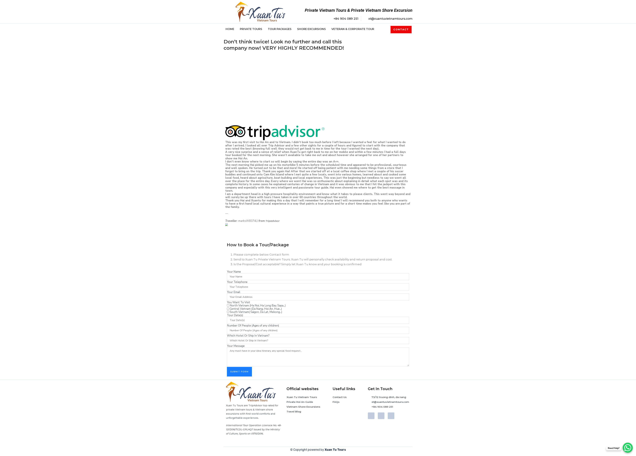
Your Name (234, 271)
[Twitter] (381, 415)
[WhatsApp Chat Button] (628, 448)
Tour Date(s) (235, 315)
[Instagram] (391, 415)
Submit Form (239, 371)
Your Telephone (237, 282)
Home (230, 29)
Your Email (233, 292)
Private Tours (251, 29)
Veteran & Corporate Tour (352, 29)
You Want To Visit (238, 302)
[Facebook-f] (371, 415)
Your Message (236, 346)
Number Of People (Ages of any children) (253, 325)
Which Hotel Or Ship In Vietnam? (248, 335)
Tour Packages (280, 29)
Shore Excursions (311, 29)
